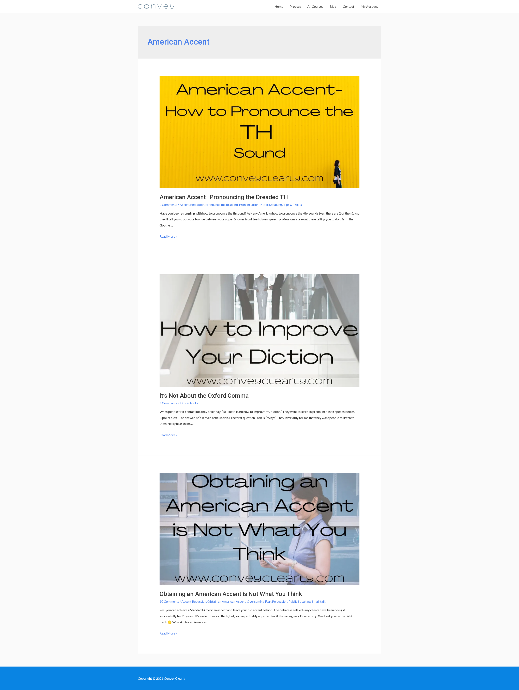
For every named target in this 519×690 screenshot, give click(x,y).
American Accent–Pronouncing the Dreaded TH (224, 197)
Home (279, 6)
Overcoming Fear (259, 601)
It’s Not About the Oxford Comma (204, 395)
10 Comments (169, 601)
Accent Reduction (192, 204)
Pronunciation (248, 204)
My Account (369, 6)
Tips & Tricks (292, 204)
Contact (348, 6)
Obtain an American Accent (226, 601)
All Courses (315, 6)
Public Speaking (271, 204)
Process (295, 6)
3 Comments (168, 204)
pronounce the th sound (222, 204)
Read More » (168, 236)
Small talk (319, 601)
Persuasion (279, 601)
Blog (333, 6)
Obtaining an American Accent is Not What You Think (231, 593)
